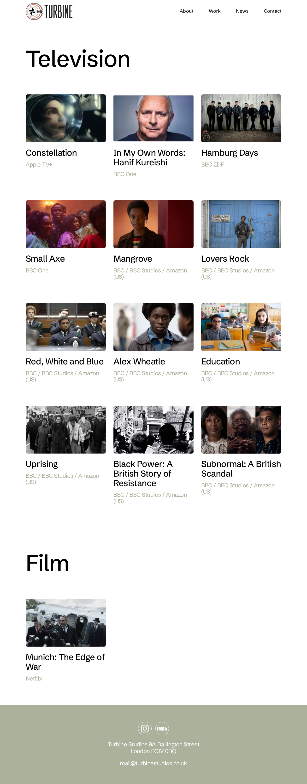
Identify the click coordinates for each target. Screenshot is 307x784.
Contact (272, 11)
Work (214, 11)
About (186, 11)
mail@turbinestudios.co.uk (153, 763)
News (242, 11)
